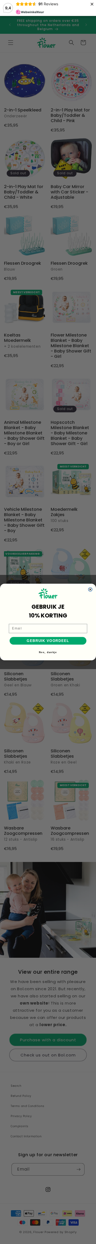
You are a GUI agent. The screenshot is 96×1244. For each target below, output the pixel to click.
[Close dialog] (90, 589)
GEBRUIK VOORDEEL (48, 640)
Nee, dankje (48, 652)
